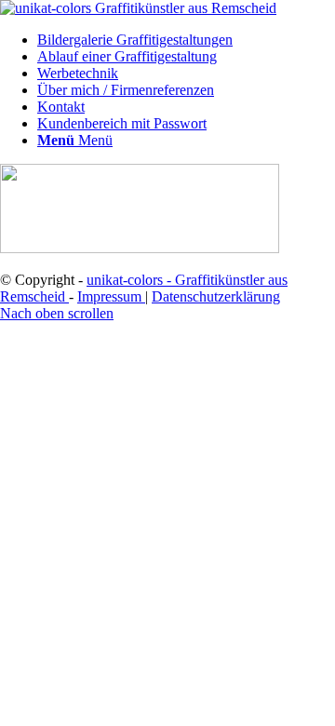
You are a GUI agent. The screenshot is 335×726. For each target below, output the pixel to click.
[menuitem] (186, 40)
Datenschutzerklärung (216, 296)
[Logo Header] (138, 8)
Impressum (111, 296)
